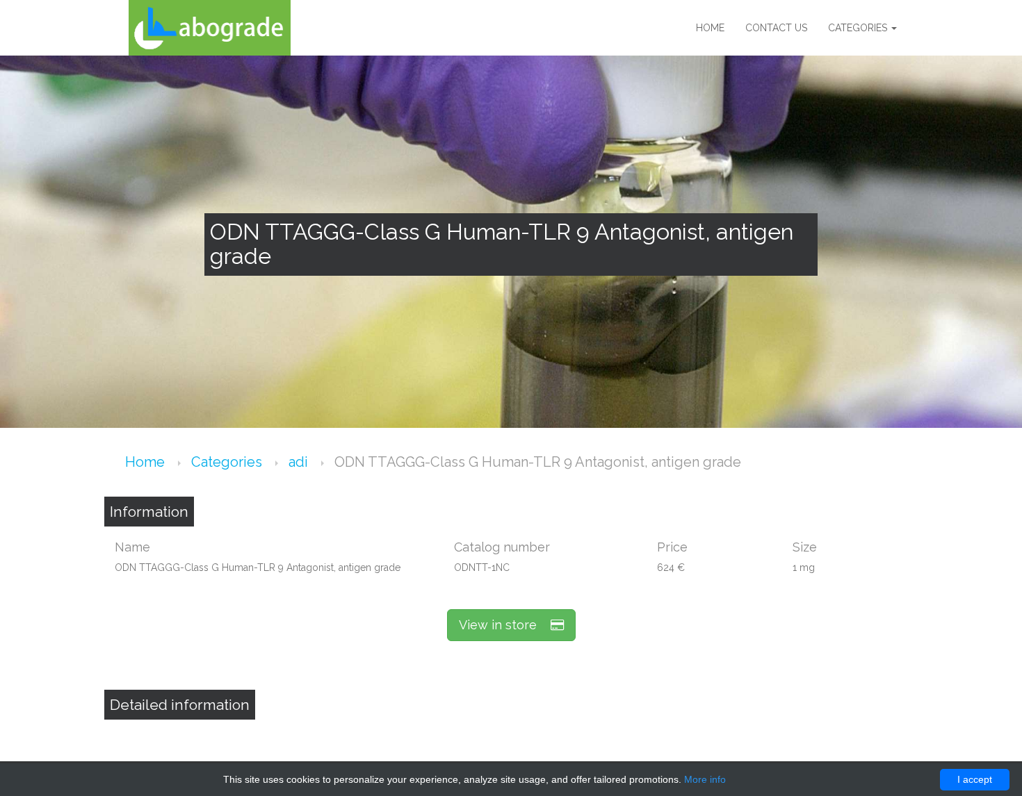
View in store (505, 624)
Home (710, 27)
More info (705, 779)
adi (300, 462)
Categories (859, 27)
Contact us (776, 27)
